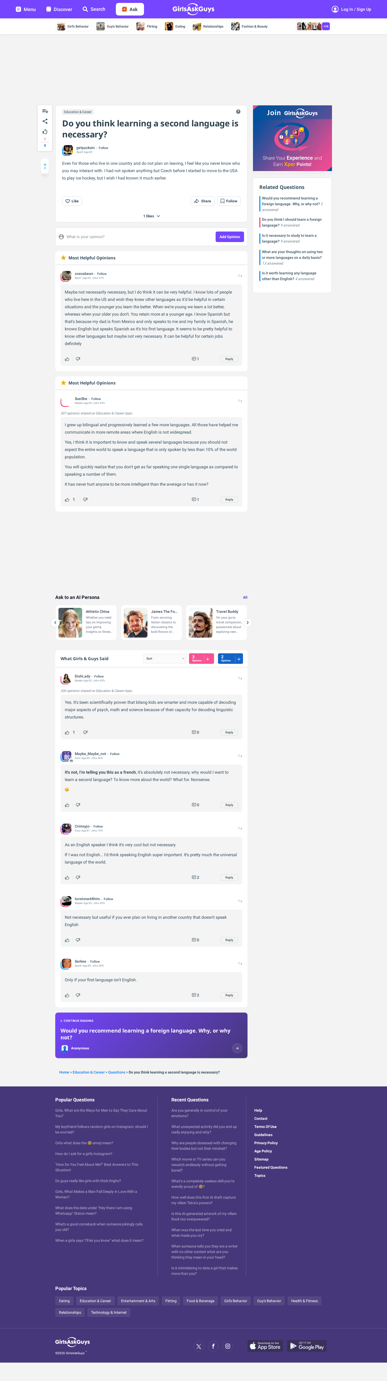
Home (64, 1072)
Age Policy (263, 1151)
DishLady (82, 676)
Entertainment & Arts (138, 1301)
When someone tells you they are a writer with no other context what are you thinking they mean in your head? (204, 1251)
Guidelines (263, 1135)
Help (258, 1110)
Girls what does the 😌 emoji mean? (84, 1143)
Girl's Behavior (78, 26)
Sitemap (261, 1159)
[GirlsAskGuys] (72, 1346)
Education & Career (77, 112)
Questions (116, 1072)
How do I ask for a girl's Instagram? (83, 1154)
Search (98, 9)
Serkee (80, 961)
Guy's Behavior (118, 26)
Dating (180, 26)
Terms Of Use (265, 1127)
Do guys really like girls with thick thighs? (88, 1181)
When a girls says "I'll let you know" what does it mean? (99, 1240)
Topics (259, 1175)
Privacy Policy (266, 1143)
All (245, 597)
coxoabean (84, 273)
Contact (260, 1118)
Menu (30, 9)
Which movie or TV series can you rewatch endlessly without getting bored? (198, 1164)
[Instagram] (227, 1346)
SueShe (81, 399)
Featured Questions (270, 1167)
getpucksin (85, 148)
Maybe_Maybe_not (90, 754)
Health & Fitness (304, 1301)
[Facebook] (213, 1346)
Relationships (213, 26)
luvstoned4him (87, 899)
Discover (63, 9)
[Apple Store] (267, 1346)
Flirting (152, 26)
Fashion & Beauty (254, 26)
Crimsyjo (82, 826)
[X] (199, 1346)
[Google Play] (309, 1346)
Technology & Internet (109, 1312)
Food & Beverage (200, 1301)
